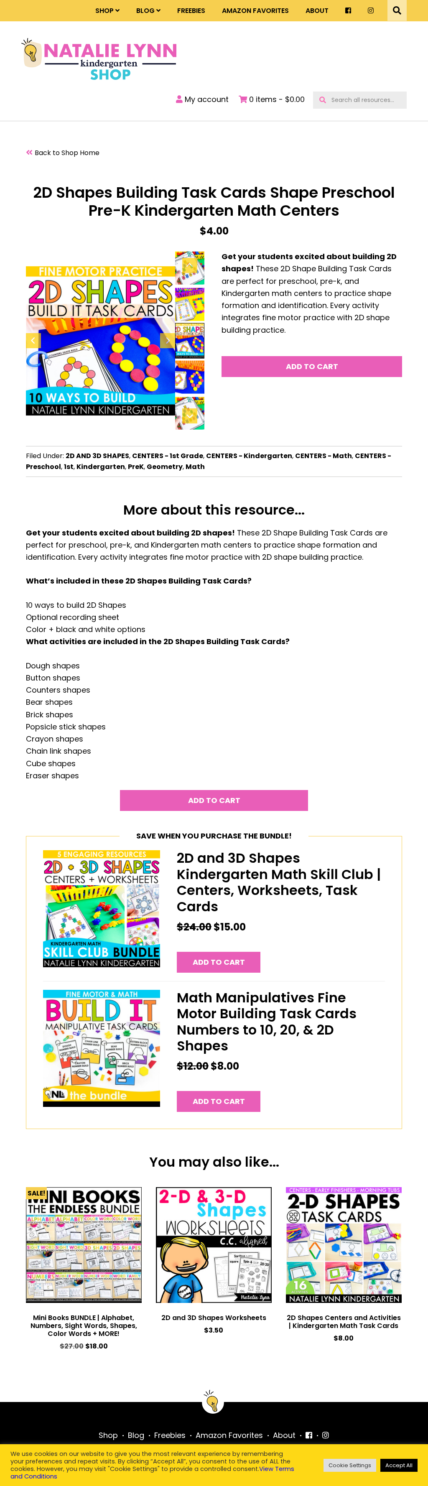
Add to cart (312, 366)
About (317, 10)
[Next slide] (167, 340)
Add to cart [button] (219, 962)
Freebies (191, 10)
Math (195, 467)
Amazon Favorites (255, 10)
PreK (136, 467)
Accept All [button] (399, 1465)
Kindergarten (100, 467)
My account (206, 99)
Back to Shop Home (67, 153)
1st (69, 467)
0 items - (276, 99)
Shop (104, 10)
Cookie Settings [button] (350, 1465)
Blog (145, 10)
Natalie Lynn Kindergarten (98, 59)
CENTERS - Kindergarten (249, 456)
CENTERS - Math (323, 456)
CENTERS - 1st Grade (167, 456)
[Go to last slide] (33, 340)
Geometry (165, 467)
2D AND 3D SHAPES (97, 456)
